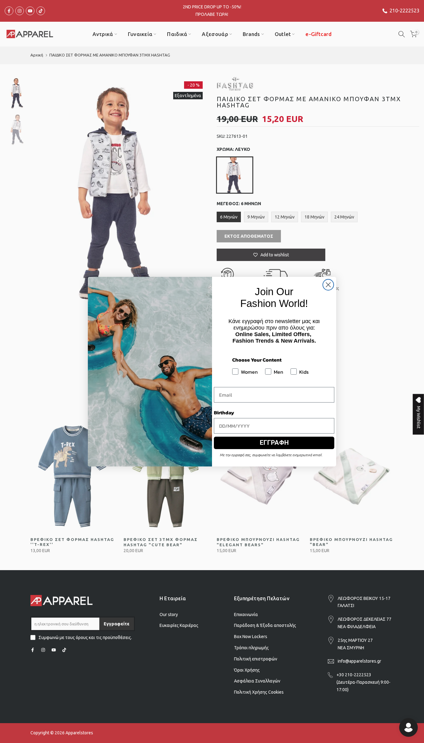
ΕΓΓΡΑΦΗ (274, 442)
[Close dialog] (328, 284)
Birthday (224, 412)
